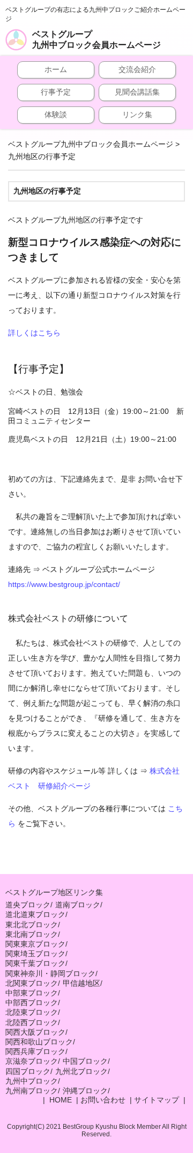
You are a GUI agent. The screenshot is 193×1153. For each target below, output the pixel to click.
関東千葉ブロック (35, 963)
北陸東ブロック (31, 1012)
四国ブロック (27, 1071)
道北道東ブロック (35, 914)
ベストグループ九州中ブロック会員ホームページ (96, 39)
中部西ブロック (31, 1002)
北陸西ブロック (31, 1022)
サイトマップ (156, 1099)
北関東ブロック (31, 983)
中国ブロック (85, 1061)
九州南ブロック (31, 1090)
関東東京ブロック (35, 944)
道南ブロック (77, 904)
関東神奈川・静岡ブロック (50, 973)
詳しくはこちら (34, 332)
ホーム (55, 69)
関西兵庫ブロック (35, 1051)
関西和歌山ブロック (39, 1041)
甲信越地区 (81, 983)
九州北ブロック (81, 1071)
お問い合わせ (102, 1099)
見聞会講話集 (137, 92)
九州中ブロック (31, 1081)
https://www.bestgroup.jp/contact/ (64, 584)
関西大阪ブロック (35, 1032)
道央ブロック (27, 904)
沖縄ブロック (85, 1090)
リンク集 (137, 114)
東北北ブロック (31, 924)
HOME (59, 1099)
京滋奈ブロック (31, 1061)
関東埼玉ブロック (35, 953)
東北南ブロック (31, 934)
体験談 (55, 114)
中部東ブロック (31, 993)
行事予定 (56, 92)
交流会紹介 (137, 69)
